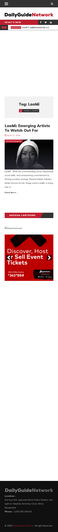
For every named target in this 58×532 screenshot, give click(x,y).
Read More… (11, 192)
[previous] (8, 257)
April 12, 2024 (13, 135)
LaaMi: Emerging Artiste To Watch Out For (27, 128)
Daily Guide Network (23, 525)
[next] (49, 257)
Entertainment (13, 141)
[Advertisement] (29, 63)
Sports (15, 27)
